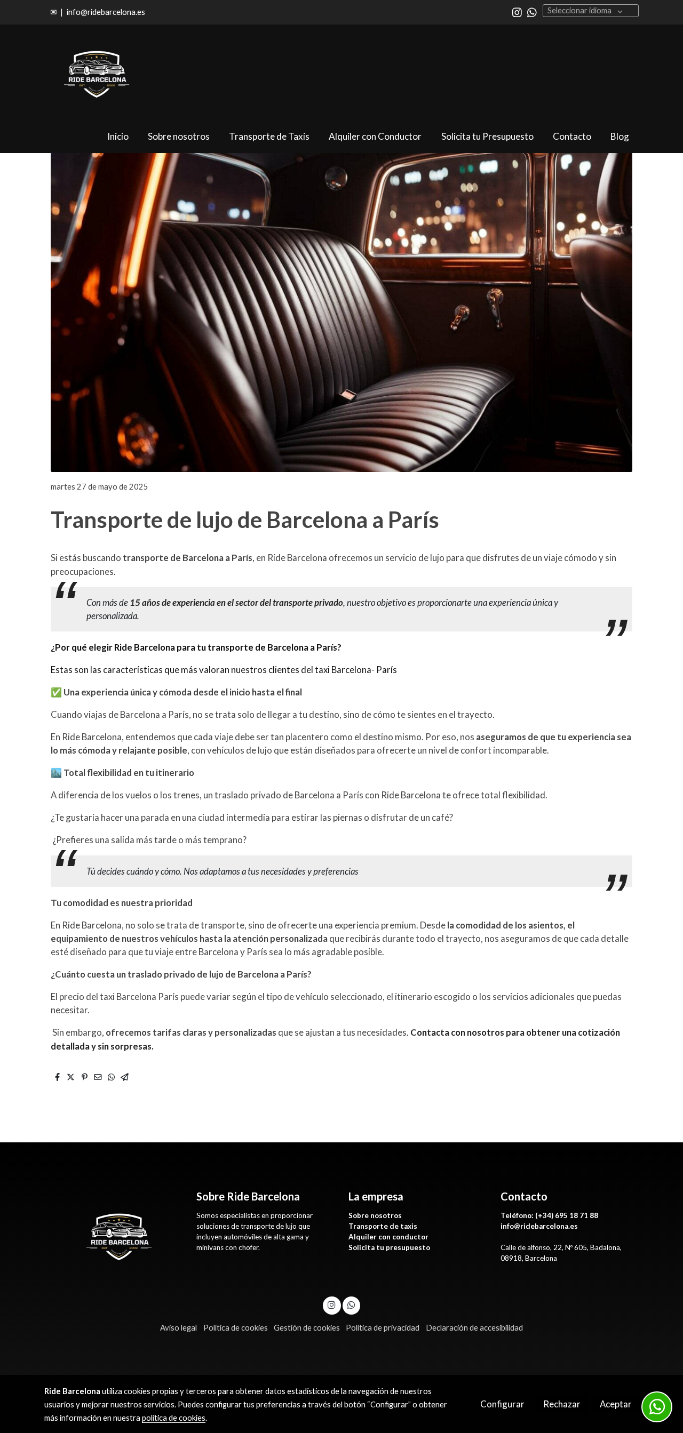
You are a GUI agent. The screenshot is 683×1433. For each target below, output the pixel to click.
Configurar (502, 1404)
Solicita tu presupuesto (389, 1247)
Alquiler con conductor (389, 1236)
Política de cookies (235, 1327)
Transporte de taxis (382, 1226)
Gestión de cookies (307, 1327)
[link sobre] (113, 1235)
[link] (97, 73)
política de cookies (173, 1417)
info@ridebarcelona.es (106, 12)
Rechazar (562, 1404)
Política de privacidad (382, 1327)
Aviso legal (178, 1327)
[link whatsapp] (532, 11)
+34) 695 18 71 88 (568, 1215)
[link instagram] (517, 11)
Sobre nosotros (375, 1215)
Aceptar (616, 1404)
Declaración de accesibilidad (474, 1327)
